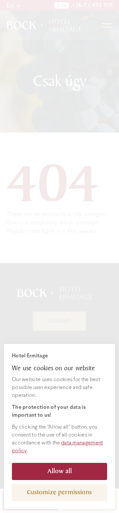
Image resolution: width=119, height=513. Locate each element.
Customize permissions (59, 492)
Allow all (59, 471)
